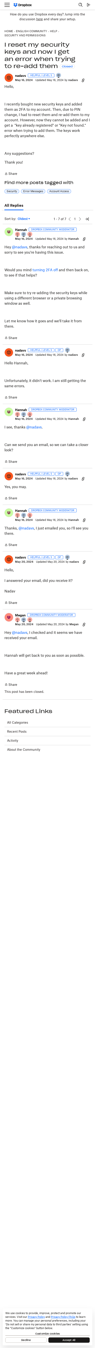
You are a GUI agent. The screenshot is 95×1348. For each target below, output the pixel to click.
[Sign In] (89, 5)
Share (10, 174)
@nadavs (19, 247)
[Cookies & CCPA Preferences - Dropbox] (47, 1326)
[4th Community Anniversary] (17, 234)
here (39, 19)
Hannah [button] (21, 230)
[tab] (14, 205)
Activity (12, 740)
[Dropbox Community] (22, 5)
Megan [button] (20, 615)
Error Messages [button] (33, 191)
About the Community (23, 749)
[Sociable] (24, 234)
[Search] (81, 5)
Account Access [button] (59, 191)
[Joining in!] (58, 76)
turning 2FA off (45, 270)
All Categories (17, 722)
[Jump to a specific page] (87, 219)
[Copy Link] (83, 80)
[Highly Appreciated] (30, 234)
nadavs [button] (20, 75)
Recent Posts (17, 731)
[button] (8, 77)
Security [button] (12, 191)
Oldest (23, 219)
